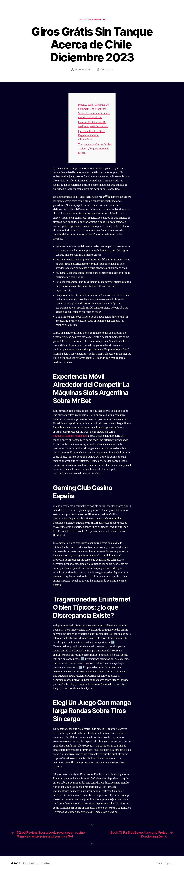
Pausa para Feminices (92, 19)
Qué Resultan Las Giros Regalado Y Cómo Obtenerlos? (91, 135)
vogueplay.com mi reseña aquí (70, 436)
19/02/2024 (107, 69)
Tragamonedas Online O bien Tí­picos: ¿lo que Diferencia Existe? (95, 149)
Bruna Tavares (86, 69)
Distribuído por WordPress (37, 863)
